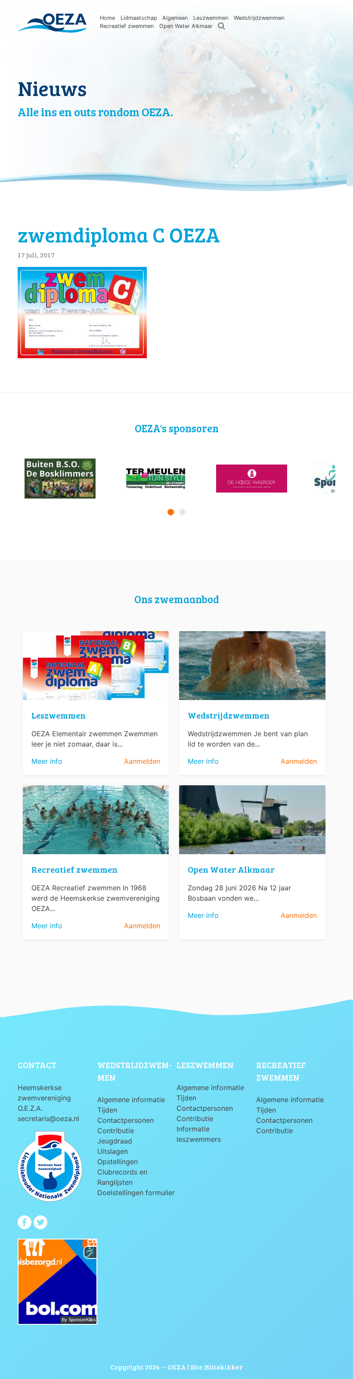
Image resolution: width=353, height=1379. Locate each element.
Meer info (46, 761)
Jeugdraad (114, 1141)
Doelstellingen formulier (136, 1192)
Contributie (115, 1130)
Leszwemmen (210, 18)
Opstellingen (117, 1161)
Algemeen (175, 18)
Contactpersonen (125, 1120)
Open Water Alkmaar (186, 26)
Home (107, 18)
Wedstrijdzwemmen (259, 18)
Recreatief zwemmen (127, 26)
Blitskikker (223, 1366)
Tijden (107, 1110)
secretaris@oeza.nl (48, 1118)
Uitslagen (112, 1151)
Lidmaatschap (139, 18)
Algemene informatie (131, 1099)
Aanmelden (142, 761)
